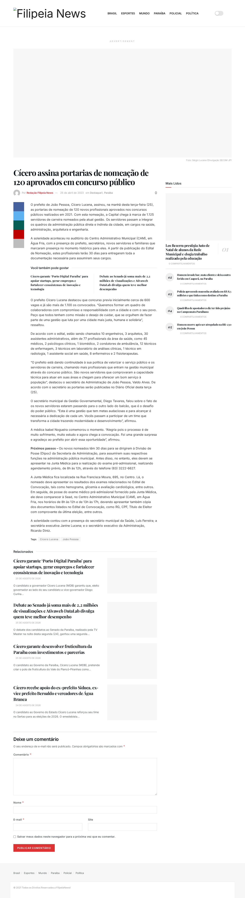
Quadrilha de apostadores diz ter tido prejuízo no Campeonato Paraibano (203, 310)
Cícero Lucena (49, 539)
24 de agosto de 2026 (28, 705)
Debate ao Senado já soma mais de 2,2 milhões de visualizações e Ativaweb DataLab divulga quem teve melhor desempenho (55, 611)
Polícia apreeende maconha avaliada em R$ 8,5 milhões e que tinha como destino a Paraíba (204, 293)
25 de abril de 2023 (72, 192)
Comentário (22, 754)
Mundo (144, 13)
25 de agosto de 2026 (28, 578)
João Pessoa (71, 539)
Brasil (112, 13)
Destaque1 (96, 192)
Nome (18, 802)
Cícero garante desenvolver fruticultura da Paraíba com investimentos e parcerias (52, 649)
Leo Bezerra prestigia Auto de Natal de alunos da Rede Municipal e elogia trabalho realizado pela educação (188, 252)
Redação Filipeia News (40, 192)
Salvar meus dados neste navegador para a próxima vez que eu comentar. (66, 836)
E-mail (18, 819)
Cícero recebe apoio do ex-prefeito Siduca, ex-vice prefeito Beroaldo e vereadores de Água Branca (55, 693)
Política (192, 13)
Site (90, 819)
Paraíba (159, 13)
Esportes (128, 13)
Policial (176, 13)
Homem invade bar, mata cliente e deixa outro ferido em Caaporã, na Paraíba (204, 276)
